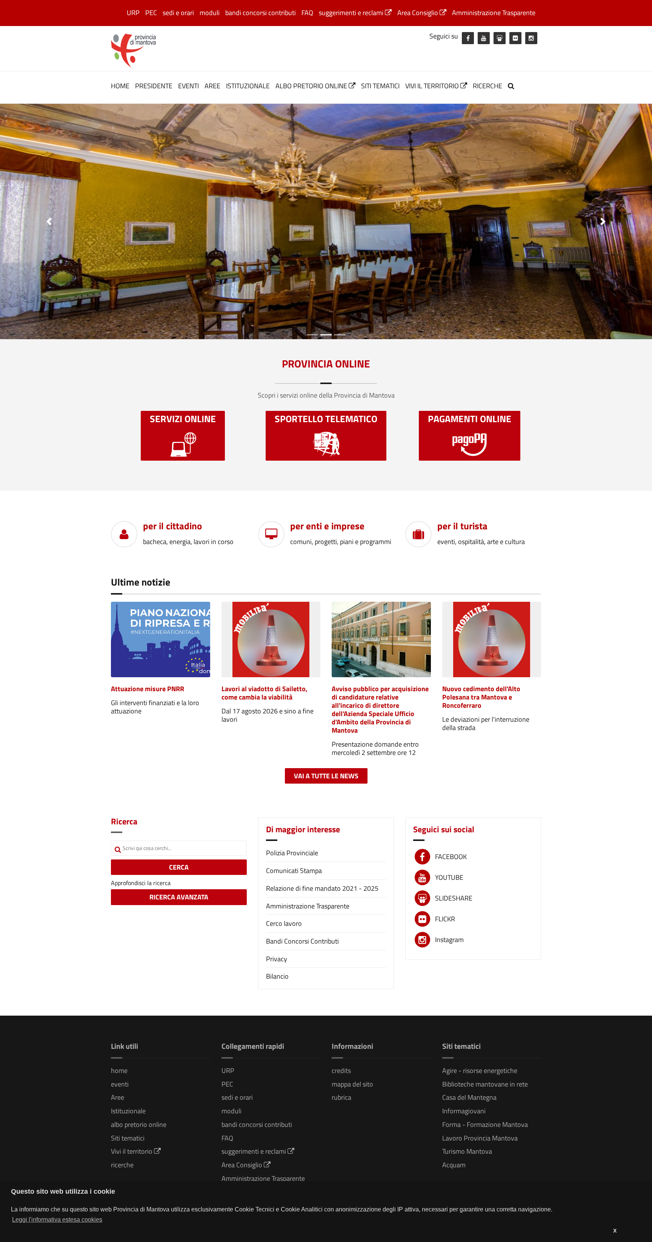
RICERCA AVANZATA (178, 897)
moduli (210, 13)
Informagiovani (464, 1111)
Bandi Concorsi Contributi (302, 941)
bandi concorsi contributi (260, 13)
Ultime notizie (140, 582)
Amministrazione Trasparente (493, 13)
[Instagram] (531, 38)
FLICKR (445, 919)
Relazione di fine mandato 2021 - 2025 (322, 888)
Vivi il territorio (432, 86)
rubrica (341, 1097)
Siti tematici (380, 86)
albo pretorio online (312, 86)
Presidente (153, 86)
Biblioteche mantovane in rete (485, 1084)
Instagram (449, 940)
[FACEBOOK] (468, 38)
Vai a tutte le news (326, 776)
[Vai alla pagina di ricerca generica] (512, 85)
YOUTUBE (449, 877)
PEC (151, 13)
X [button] (615, 1231)
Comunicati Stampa (294, 870)
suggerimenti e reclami (352, 13)
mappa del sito (352, 1084)
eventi (188, 86)
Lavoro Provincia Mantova (480, 1138)
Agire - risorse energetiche (479, 1070)
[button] (49, 221)
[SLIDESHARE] (500, 38)
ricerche (487, 86)
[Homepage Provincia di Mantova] (133, 49)
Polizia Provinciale (292, 853)
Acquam (454, 1165)
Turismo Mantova (467, 1151)
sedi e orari (178, 13)
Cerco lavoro (284, 923)
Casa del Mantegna (469, 1097)
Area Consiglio (418, 13)
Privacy (276, 959)
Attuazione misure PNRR (147, 689)
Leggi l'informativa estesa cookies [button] (57, 1219)
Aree (212, 86)
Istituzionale (248, 86)
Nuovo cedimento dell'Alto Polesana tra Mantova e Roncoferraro (481, 697)
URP (133, 13)
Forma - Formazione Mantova (485, 1124)
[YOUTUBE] (484, 38)
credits (341, 1070)
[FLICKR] (515, 38)
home (120, 86)
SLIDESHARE (453, 898)
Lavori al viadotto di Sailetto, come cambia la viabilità (264, 693)
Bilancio (277, 976)
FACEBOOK (451, 857)
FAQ (307, 13)
